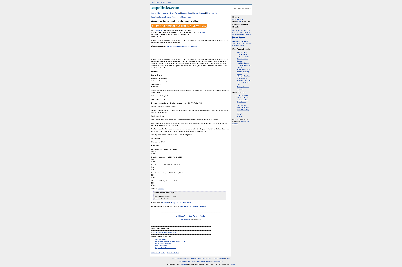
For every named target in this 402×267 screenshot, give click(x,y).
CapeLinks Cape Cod (158, 253)
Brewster (248, 30)
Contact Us (240, 116)
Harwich (241, 34)
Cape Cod (154, 17)
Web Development (243, 107)
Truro (234, 43)
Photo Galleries (206, 258)
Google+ (233, 264)
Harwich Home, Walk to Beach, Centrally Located (243, 72)
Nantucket (235, 39)
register (239, 21)
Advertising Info (242, 105)
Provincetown (236, 41)
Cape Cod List (241, 102)
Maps (159, 13)
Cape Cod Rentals (173, 253)
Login (234, 19)
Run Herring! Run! (161, 245)
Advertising (222, 258)
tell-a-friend (203, 206)
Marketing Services (184, 261)
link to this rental (192, 206)
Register (240, 19)
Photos (177, 13)
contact (163, 2)
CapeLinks (183, 264)
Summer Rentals (199, 13)
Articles (153, 13)
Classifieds (215, 258)
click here (161, 189)
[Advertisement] (189, 52)
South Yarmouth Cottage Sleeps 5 (164, 232)
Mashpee (175, 17)
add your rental (185, 17)
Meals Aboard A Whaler (163, 243)
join (153, 2)
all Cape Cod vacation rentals (180, 203)
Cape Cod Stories (242, 100)
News (172, 13)
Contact (228, 258)
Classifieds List (211, 13)
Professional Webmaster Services (201, 261)
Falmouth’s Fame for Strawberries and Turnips (170, 241)
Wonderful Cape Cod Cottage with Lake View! (244, 82)
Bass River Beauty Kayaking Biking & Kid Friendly (244, 65)
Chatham (235, 32)
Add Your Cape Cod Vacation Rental (190, 216)
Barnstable (236, 30)
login (157, 2)
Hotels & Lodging (196, 258)
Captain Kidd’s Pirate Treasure (165, 248)
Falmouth (235, 34)
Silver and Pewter (161, 239)
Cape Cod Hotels (242, 95)
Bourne (242, 30)
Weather (165, 13)
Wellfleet (239, 43)
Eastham (247, 32)
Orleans (242, 39)
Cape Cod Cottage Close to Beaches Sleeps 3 (243, 59)
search (169, 2)
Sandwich (245, 41)
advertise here (185, 220)
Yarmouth (245, 43)
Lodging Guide (186, 13)
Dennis (241, 32)
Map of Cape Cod (242, 97)
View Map (202, 32)
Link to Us (240, 114)
